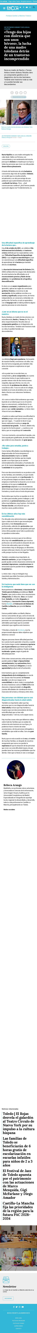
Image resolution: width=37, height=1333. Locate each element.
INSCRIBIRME (8, 1298)
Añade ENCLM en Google (19, 97)
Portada (8, 16)
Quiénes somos (18, 1326)
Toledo (28, 16)
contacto (18, 1328)
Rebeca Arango (6, 137)
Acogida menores (26, 1)
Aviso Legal (18, 1318)
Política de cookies (18, 1323)
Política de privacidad (18, 1320)
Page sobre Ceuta (14, 1)
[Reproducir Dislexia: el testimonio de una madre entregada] (18, 347)
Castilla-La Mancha (18, 16)
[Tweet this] (21, 92)
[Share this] (16, 92)
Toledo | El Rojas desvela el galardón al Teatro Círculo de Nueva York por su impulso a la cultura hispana (19, 1123)
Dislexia (6, 146)
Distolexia (21, 630)
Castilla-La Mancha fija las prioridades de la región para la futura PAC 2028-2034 (18, 1211)
